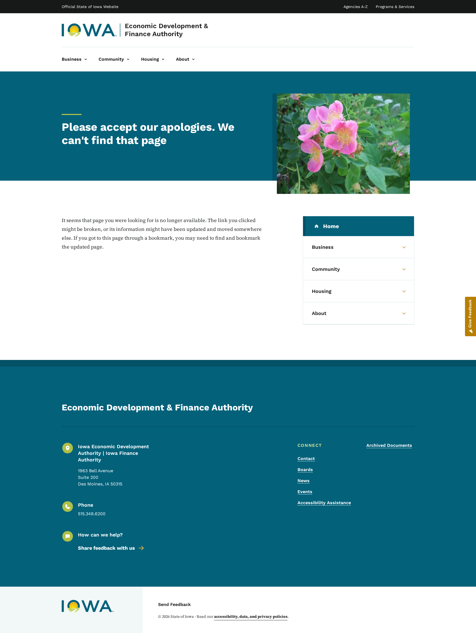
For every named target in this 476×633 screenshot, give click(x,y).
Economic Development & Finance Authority (166, 30)
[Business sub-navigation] (86, 59)
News (304, 480)
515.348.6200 (92, 513)
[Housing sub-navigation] (163, 59)
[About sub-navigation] (193, 59)
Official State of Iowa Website (90, 6)
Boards (305, 469)
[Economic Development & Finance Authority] (89, 30)
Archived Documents (389, 445)
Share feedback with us (106, 548)
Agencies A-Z (356, 6)
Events (305, 491)
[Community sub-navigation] (128, 59)
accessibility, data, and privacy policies (251, 616)
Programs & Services (395, 6)
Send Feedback (174, 604)
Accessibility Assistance (324, 502)
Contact (306, 458)
